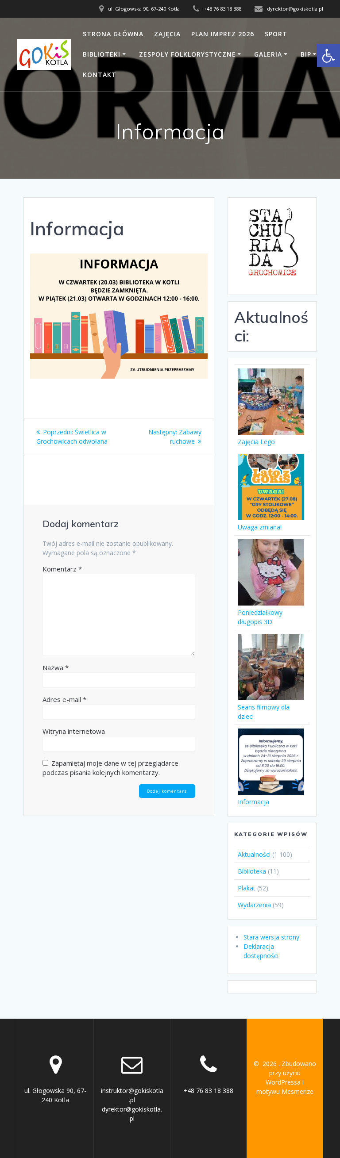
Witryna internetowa (73, 731)
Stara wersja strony (271, 937)
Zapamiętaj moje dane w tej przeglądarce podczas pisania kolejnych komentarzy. (110, 768)
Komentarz (62, 568)
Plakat (246, 888)
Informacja (253, 802)
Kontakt (99, 74)
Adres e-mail (64, 699)
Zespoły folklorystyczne (187, 54)
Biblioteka (252, 871)
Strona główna (113, 34)
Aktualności (254, 854)
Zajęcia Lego (256, 441)
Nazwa (55, 667)
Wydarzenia (254, 905)
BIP (306, 54)
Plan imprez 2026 (222, 34)
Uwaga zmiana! (260, 527)
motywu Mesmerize (284, 1091)
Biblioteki (101, 54)
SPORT (276, 34)
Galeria (268, 54)
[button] (328, 55)
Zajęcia (167, 34)
